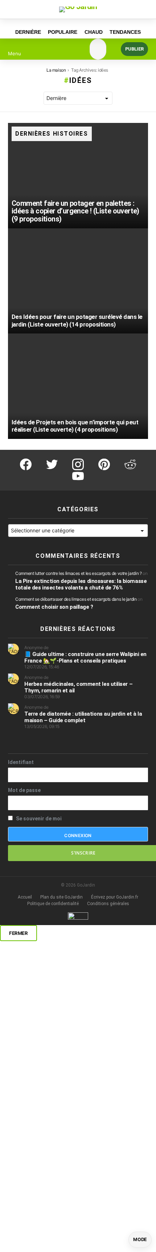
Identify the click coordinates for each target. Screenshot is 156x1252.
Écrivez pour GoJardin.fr (114, 897)
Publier (134, 49)
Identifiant (21, 762)
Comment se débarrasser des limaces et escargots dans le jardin (76, 599)
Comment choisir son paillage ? (54, 607)
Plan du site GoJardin (61, 897)
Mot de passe (24, 790)
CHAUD (94, 32)
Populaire (62, 32)
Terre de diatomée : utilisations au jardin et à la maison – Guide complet (83, 717)
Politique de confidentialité (53, 903)
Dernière (28, 32)
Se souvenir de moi (38, 818)
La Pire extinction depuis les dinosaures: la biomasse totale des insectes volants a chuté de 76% (81, 584)
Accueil (25, 897)
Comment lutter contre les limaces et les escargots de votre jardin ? (78, 573)
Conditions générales (108, 903)
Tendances (125, 32)
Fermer (18, 933)
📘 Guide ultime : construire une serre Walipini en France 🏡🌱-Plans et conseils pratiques (85, 657)
